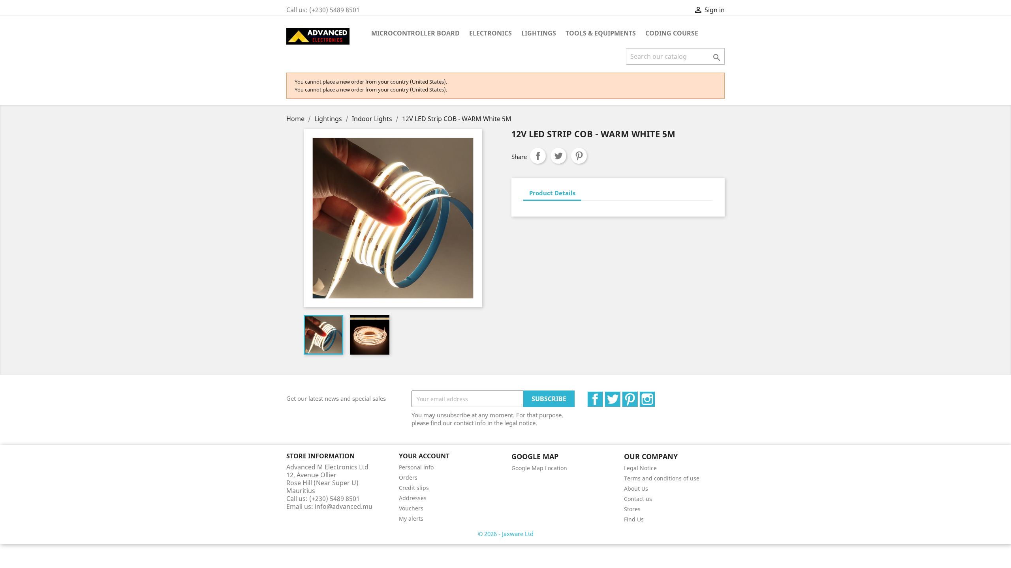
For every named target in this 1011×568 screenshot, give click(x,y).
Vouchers (411, 508)
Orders (408, 477)
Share (538, 156)
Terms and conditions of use (661, 478)
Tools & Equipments (601, 33)
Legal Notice (640, 468)
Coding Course (671, 33)
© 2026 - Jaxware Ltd (506, 534)
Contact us (638, 499)
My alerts (411, 518)
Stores (632, 509)
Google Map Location (539, 468)
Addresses (413, 498)
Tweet (558, 156)
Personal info (416, 467)
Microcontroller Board (415, 33)
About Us (636, 488)
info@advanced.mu (343, 506)
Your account (424, 456)
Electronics (490, 33)
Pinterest (579, 156)
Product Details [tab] (552, 193)
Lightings (538, 33)
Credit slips (414, 487)
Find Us (634, 519)
